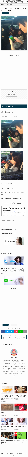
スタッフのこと (6, 325)
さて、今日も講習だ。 (10, 94)
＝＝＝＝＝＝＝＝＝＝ (12, 96)
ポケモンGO (14, 325)
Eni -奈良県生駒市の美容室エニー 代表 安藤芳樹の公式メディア (14, 1)
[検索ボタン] (27, 1)
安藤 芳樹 (14, 357)
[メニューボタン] (1, 1)
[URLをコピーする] (25, 331)
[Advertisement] (14, 71)
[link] (14, 376)
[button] (3, 331)
